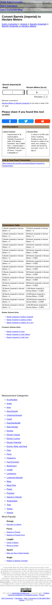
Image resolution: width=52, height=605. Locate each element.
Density (10, 431)
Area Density (12, 411)
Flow (9, 450)
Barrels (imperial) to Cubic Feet (17, 337)
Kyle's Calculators (9, 6)
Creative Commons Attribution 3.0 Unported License (28, 594)
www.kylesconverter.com (20, 593)
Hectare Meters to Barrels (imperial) (15, 103)
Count (9, 419)
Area (9, 407)
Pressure (10, 493)
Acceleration (12, 400)
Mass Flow (11, 485)
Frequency (11, 458)
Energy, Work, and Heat (17, 446)
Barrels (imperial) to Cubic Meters (18, 334)
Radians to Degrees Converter (17, 561)
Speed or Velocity (14, 497)
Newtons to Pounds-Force (16, 535)
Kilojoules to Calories (14, 524)
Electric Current (13, 439)
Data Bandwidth (13, 423)
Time (9, 505)
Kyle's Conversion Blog (11, 10)
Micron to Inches (12, 545)
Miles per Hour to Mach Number (18, 553)
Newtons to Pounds (13, 532)
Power (9, 489)
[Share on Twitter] (26, 121)
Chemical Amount (14, 415)
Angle (9, 404)
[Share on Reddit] (42, 121)
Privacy (41, 595)
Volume (10, 513)
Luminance (11, 474)
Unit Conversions (7, 598)
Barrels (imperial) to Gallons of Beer (19, 320)
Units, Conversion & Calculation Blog (37, 598)
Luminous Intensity (15, 478)
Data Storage (12, 427)
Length (10, 470)
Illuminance (12, 466)
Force (9, 454)
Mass (9, 481)
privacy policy (5, 582)
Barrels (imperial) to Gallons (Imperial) (20, 317)
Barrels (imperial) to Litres (16, 331)
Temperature (12, 501)
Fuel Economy (13, 462)
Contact (21, 600)
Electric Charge (13, 435)
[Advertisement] (26, 55)
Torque (10, 509)
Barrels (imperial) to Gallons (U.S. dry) (20, 323)
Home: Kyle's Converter (11, 2)
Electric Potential (14, 442)
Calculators (19, 598)
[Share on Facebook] (9, 121)
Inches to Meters (13, 543)
